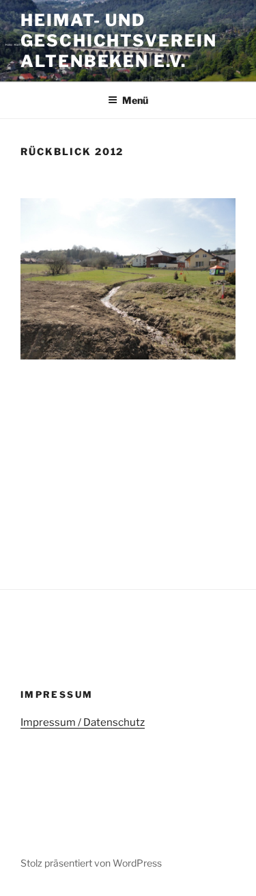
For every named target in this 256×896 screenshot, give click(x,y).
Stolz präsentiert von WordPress (91, 863)
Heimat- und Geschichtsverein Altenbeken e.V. (118, 40)
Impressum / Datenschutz (82, 722)
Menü (135, 100)
